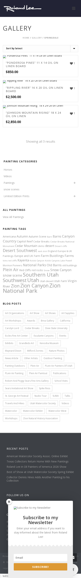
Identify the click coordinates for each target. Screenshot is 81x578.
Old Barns (54, 265)
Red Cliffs (25, 270)
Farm (37, 256)
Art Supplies (67, 313)
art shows (50, 313)
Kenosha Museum (49, 343)
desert (49, 246)
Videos (8, 176)
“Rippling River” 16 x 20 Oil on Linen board (34, 89)
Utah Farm (60, 281)
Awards (31, 320)
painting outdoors (15, 365)
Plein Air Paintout (38, 373)
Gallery (37, 37)
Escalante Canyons (43, 335)
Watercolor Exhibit (33, 410)
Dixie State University (56, 328)
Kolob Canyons (52, 260)
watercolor (11, 410)
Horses (8, 169)
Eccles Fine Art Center (16, 335)
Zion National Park (31, 288)
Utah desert (46, 281)
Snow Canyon (60, 270)
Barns (57, 236)
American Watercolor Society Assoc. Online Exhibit (37, 456)
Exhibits (9, 343)
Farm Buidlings (52, 255)
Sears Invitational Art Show (19, 388)
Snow (47, 270)
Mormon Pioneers (12, 265)
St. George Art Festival (16, 395)
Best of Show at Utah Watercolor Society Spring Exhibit (40, 472)
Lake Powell (66, 260)
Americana (9, 236)
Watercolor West (57, 410)
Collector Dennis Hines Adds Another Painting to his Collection (38, 479)
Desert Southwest (20, 250)
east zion (42, 251)
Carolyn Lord (12, 328)
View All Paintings (13, 217)
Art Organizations (14, 313)
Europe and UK (23, 256)
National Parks (34, 265)
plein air (35, 365)
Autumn (22, 236)
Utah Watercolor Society (43, 403)
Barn (49, 236)
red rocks (37, 270)
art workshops (13, 320)
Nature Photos (56, 350)
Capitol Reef (25, 241)
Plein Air (10, 269)
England (52, 251)
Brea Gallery (47, 320)
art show (34, 313)
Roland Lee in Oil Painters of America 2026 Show (36, 466)
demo (41, 245)
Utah (33, 280)
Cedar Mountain (26, 246)
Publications (59, 373)
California (65, 320)
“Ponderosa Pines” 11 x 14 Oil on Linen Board (32, 64)
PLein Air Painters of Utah (58, 365)
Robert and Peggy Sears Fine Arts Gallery (27, 380)
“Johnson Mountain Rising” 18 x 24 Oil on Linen (33, 114)
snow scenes (11, 189)
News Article (11, 358)
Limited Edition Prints (16, 196)
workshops (11, 418)
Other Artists (31, 358)
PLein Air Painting (14, 373)
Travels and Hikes (14, 403)
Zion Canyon (34, 285)
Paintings (9, 183)
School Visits (61, 380)
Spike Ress (44, 388)
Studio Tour (40, 395)
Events (62, 335)
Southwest (15, 280)
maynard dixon (13, 350)
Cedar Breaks (41, 241)
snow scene (12, 275)
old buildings (69, 265)
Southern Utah (41, 274)
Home (26, 37)
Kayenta (23, 260)
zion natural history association (40, 418)
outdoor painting (53, 358)
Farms (69, 255)
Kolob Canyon (37, 260)
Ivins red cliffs (10, 260)
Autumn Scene (37, 236)
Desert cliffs (61, 246)
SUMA (56, 395)
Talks (67, 395)
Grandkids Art (26, 343)
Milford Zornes (35, 350)
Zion (15, 286)
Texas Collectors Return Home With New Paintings (38, 461)
